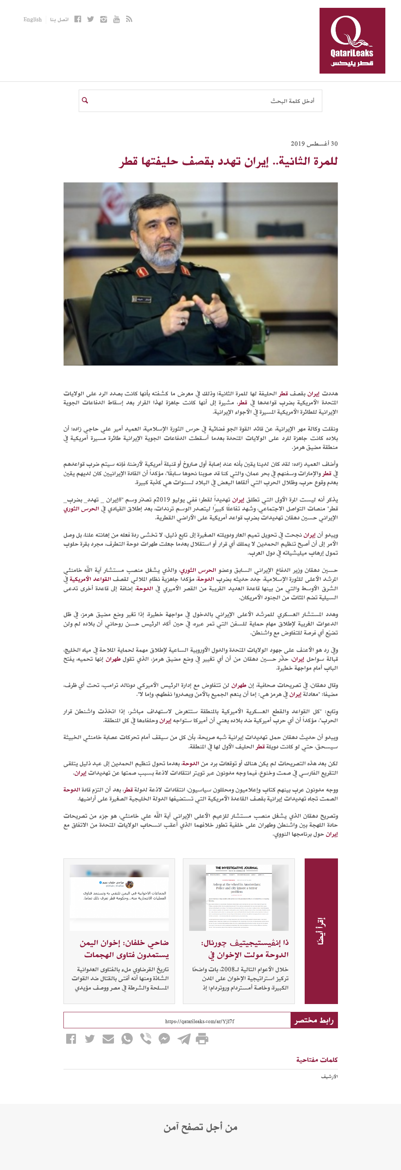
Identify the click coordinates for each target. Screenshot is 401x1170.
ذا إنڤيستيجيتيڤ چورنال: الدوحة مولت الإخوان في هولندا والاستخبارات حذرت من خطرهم (242, 961)
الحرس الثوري (81, 508)
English (32, 20)
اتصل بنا (59, 20)
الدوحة (205, 578)
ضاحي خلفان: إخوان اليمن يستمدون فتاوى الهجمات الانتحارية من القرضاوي (124, 955)
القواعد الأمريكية (90, 578)
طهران (113, 658)
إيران (313, 393)
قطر (283, 393)
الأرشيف (329, 1076)
